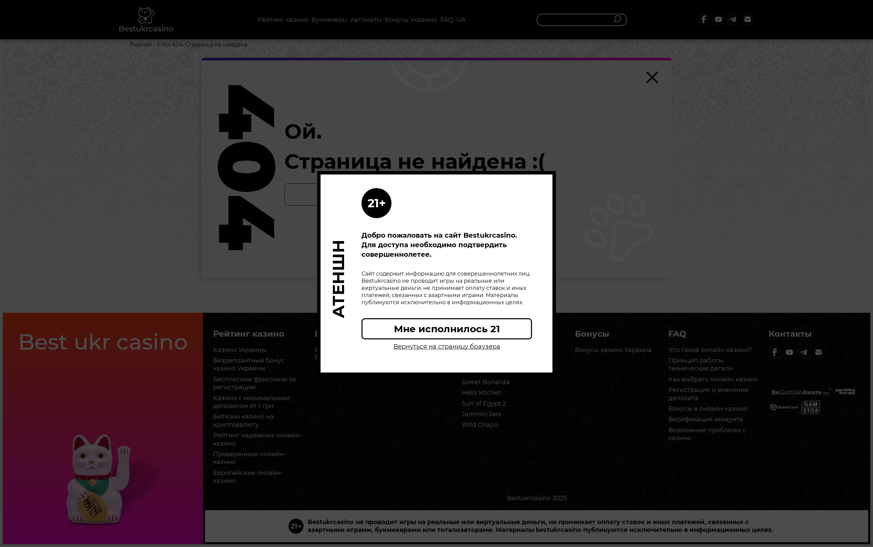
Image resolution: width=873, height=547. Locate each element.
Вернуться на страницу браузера (447, 346)
